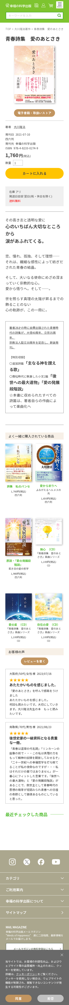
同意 (18, 998)
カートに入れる (34, 173)
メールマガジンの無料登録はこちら (33, 949)
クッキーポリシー (27, 974)
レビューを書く (34, 661)
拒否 (50, 998)
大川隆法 (19, 127)
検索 (59, 15)
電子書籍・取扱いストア (34, 113)
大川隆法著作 (22, 29)
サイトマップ (16, 912)
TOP (8, 29)
